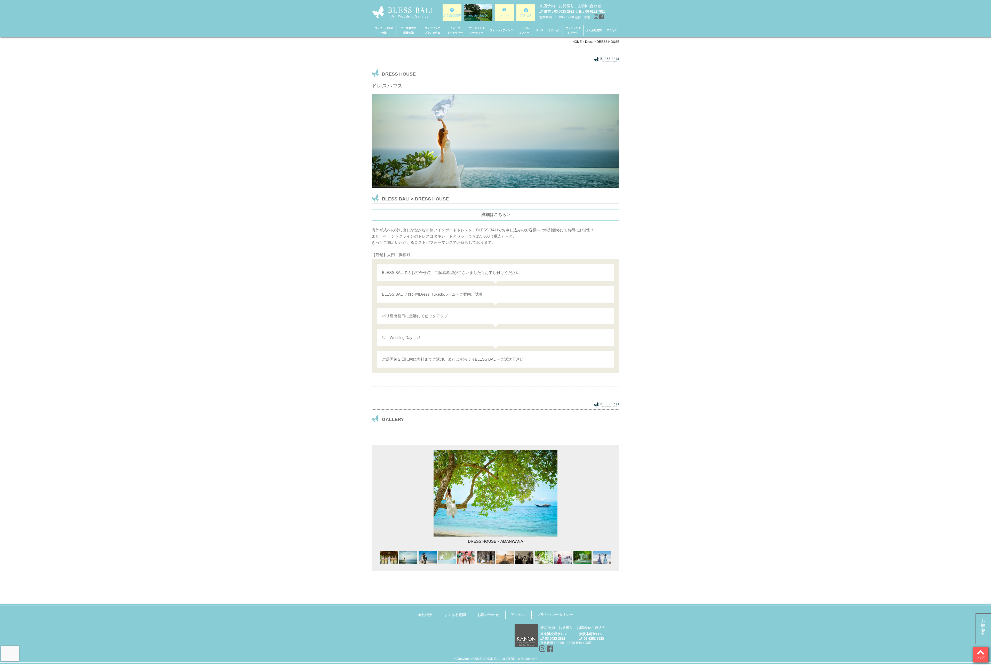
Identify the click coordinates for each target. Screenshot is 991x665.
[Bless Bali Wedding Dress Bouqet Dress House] (544, 557)
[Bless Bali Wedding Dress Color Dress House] (563, 557)
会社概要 (425, 615)
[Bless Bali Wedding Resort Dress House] (447, 557)
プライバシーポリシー (555, 615)
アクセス (518, 615)
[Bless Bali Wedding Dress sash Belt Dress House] (602, 557)
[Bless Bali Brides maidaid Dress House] (466, 557)
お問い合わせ (983, 625)
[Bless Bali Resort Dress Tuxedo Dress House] (486, 557)
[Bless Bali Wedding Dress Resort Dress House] (582, 557)
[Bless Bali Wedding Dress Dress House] (505, 557)
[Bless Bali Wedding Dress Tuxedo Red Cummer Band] (428, 557)
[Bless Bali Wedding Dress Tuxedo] (389, 557)
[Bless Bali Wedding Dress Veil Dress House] (408, 557)
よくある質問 (455, 615)
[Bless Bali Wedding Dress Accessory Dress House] (524, 557)
